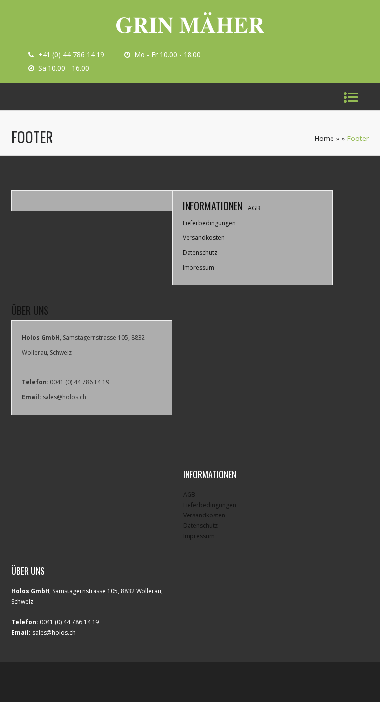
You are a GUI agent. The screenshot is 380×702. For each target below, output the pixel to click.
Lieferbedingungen (209, 223)
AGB (254, 208)
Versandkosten (204, 238)
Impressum (198, 267)
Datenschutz (200, 252)
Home (324, 138)
